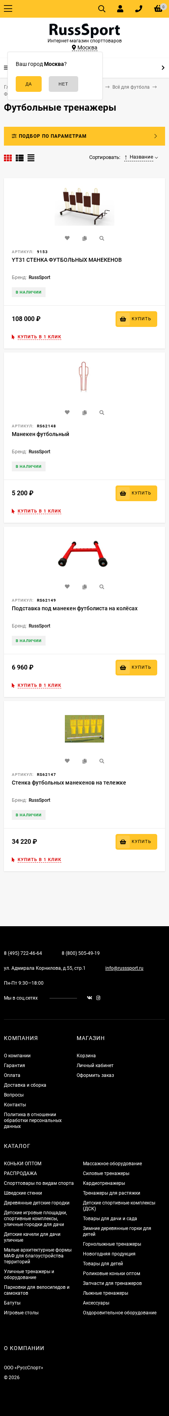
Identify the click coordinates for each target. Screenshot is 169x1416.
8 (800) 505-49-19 (81, 953)
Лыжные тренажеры (105, 1293)
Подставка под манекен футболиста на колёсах (75, 608)
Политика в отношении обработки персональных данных (33, 1120)
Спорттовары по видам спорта (39, 1183)
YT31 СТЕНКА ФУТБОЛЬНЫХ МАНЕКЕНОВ (67, 260)
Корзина (86, 1055)
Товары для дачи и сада (110, 1218)
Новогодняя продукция (109, 1254)
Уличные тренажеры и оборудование (29, 1274)
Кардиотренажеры (104, 1183)
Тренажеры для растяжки (111, 1193)
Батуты (12, 1303)
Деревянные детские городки (37, 1203)
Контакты (15, 1105)
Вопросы (14, 1095)
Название (141, 157)
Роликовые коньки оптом (111, 1273)
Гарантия (14, 1065)
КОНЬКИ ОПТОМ (22, 1163)
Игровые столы (21, 1313)
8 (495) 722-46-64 (23, 953)
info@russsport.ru (124, 968)
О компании (17, 1055)
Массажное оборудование (112, 1163)
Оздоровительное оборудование (119, 1313)
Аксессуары (96, 1303)
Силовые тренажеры (106, 1173)
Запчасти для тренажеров (112, 1283)
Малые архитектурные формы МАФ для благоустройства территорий (38, 1256)
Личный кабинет (95, 1065)
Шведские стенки (23, 1193)
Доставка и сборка (25, 1085)
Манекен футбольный (40, 434)
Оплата (12, 1075)
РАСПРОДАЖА (20, 1173)
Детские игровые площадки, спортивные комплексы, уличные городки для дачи (35, 1218)
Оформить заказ (95, 1075)
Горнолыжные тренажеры (112, 1244)
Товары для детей (103, 1263)
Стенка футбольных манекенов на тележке (69, 782)
